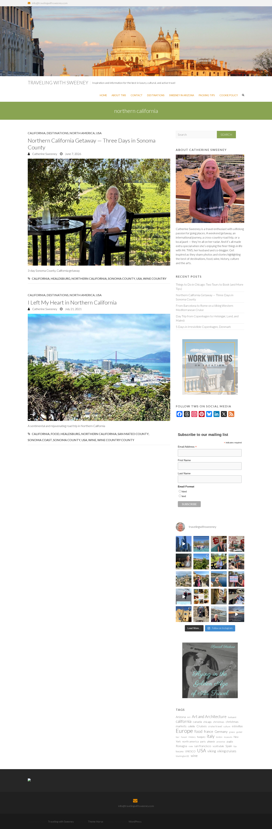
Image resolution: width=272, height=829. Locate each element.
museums (228, 737)
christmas (218, 721)
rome (191, 746)
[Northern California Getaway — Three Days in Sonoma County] (99, 212)
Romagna (181, 746)
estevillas (237, 726)
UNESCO (190, 751)
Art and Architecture (209, 716)
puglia (230, 741)
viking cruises (226, 751)
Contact (136, 95)
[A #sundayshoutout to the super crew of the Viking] (184, 596)
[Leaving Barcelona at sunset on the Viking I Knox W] (236, 614)
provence (220, 741)
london (219, 737)
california (41, 278)
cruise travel (215, 726)
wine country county (115, 440)
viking (211, 751)
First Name (184, 460)
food (55, 434)
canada (197, 721)
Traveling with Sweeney (58, 82)
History (192, 737)
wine (92, 440)
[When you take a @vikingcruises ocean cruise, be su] (201, 596)
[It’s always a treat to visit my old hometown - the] (236, 544)
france (208, 731)
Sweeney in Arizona (181, 95)
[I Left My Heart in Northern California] (99, 367)
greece (232, 732)
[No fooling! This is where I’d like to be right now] (219, 579)
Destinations (155, 95)
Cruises (202, 726)
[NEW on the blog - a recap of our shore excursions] (201, 579)
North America (82, 133)
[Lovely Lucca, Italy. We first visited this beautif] (219, 596)
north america (190, 741)
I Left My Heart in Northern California (72, 302)
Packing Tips (207, 95)
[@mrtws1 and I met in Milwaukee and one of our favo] (184, 561)
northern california (89, 278)
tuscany (180, 751)
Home (103, 95)
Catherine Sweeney (44, 153)
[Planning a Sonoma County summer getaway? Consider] (236, 561)
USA (99, 133)
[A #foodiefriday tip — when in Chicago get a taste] (219, 544)
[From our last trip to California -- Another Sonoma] (219, 561)
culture (227, 726)
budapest (232, 717)
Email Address (187, 447)
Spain (229, 746)
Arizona (181, 717)
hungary (201, 736)
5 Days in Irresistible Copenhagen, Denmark (203, 326)
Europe (184, 730)
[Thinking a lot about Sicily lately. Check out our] (184, 579)
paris (203, 741)
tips (235, 746)
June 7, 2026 (72, 153)
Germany (221, 731)
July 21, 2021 (73, 309)
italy (210, 736)
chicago (207, 721)
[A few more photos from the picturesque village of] (184, 614)
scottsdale (218, 746)
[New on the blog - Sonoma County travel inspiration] (201, 561)
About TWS (119, 95)
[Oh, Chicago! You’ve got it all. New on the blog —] (184, 544)
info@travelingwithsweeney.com (50, 3)
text (184, 496)
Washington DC (182, 756)
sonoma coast (40, 440)
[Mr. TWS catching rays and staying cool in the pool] (201, 544)
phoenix (211, 741)
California (37, 133)
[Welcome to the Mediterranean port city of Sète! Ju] (219, 614)
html (184, 491)
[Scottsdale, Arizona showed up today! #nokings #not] (236, 579)
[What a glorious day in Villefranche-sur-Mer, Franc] (236, 596)
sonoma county (121, 278)
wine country (154, 278)
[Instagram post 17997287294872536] (201, 614)
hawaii (184, 737)
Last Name (184, 473)
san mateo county (133, 434)
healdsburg (60, 278)
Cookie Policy (228, 95)
